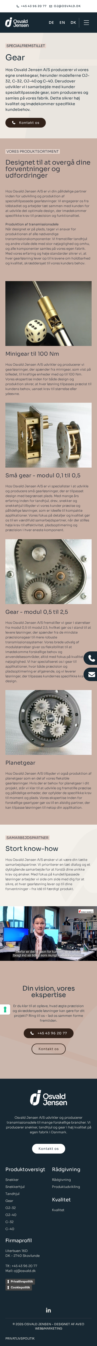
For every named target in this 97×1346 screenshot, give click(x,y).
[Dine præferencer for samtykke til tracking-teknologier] (5, 1009)
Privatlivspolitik (22, 1281)
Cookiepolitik (20, 1287)
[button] (86, 22)
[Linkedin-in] (48, 1310)
